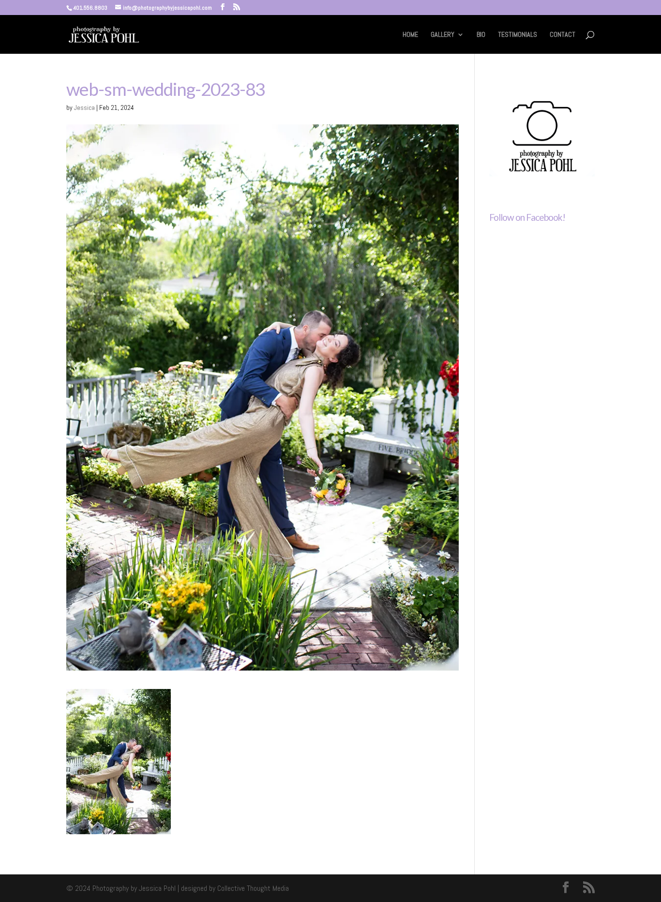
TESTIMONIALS (517, 35)
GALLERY (442, 35)
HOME (410, 35)
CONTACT (562, 35)
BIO (481, 35)
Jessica (84, 107)
